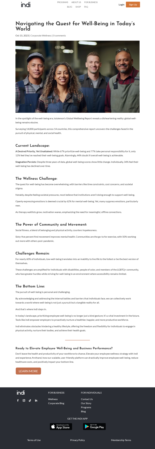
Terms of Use (34, 440)
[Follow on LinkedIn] (36, 400)
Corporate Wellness (41, 35)
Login (121, 4)
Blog (69, 7)
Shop (78, 7)
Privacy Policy (77, 440)
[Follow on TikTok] (30, 400)
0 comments (59, 35)
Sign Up (133, 4)
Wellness (53, 399)
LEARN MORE (28, 371)
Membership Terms (121, 440)
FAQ (86, 7)
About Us (76, 2)
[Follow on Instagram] (23, 400)
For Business (91, 2)
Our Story (86, 403)
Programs (62, 2)
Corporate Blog (56, 403)
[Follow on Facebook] (17, 400)
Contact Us (87, 399)
